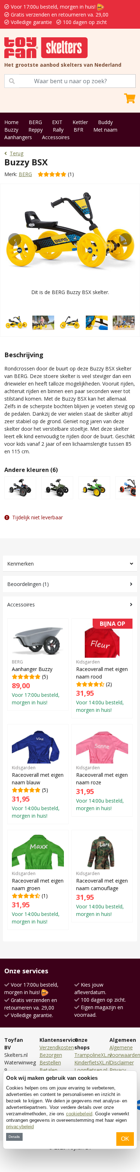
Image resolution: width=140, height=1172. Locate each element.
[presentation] (14, 239)
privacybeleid (20, 1126)
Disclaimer (121, 1062)
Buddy (105, 122)
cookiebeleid (79, 1113)
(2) (102, 668)
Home (11, 122)
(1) (38, 897)
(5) (36, 682)
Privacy (117, 1070)
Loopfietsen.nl (90, 1070)
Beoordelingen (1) (28, 584)
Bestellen (50, 1062)
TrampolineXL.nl (93, 1055)
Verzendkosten (56, 1047)
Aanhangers (18, 137)
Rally (58, 129)
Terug (16, 153)
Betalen (48, 1070)
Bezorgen (50, 1055)
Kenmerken (20, 563)
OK (125, 1139)
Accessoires (56, 137)
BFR (78, 129)
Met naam (105, 129)
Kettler (80, 122)
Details (14, 1137)
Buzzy (11, 129)
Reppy (35, 129)
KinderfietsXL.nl (92, 1062)
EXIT (57, 122)
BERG (35, 122)
